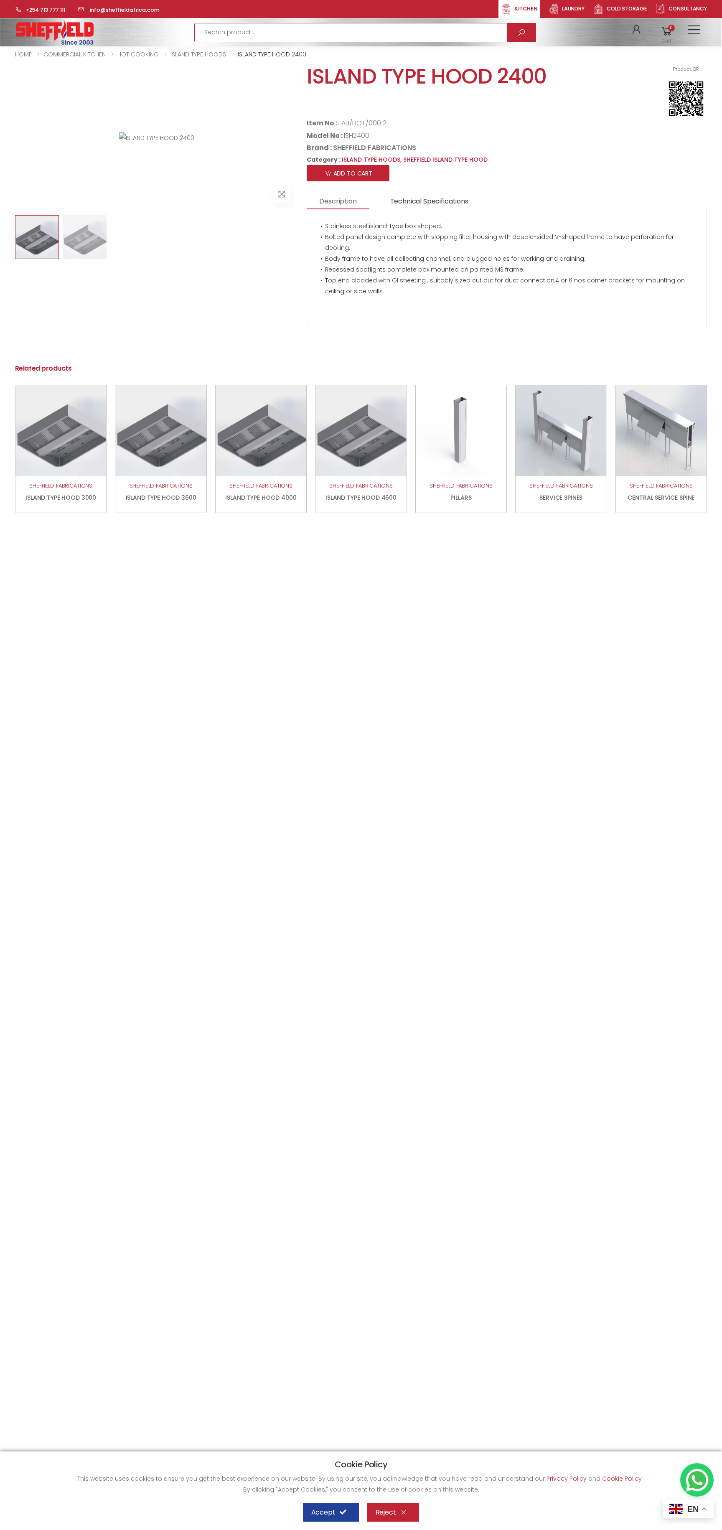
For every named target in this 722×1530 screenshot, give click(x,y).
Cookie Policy (622, 1478)
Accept (323, 1512)
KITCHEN (526, 8)
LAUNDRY (573, 8)
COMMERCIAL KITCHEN (74, 54)
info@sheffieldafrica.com (124, 9)
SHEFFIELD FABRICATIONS (374, 147)
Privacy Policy (567, 1478)
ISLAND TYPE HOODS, (372, 159)
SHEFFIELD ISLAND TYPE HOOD (445, 159)
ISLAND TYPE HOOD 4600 (361, 497)
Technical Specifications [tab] (429, 201)
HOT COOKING (138, 54)
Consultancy (688, 8)
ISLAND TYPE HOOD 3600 (161, 497)
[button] (637, 32)
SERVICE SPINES (560, 497)
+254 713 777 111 (45, 9)
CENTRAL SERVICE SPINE (661, 497)
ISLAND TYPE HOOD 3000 (60, 497)
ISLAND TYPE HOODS (198, 54)
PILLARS (460, 497)
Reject (386, 1512)
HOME (23, 54)
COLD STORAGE (627, 8)
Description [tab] (337, 201)
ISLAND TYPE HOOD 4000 (260, 497)
